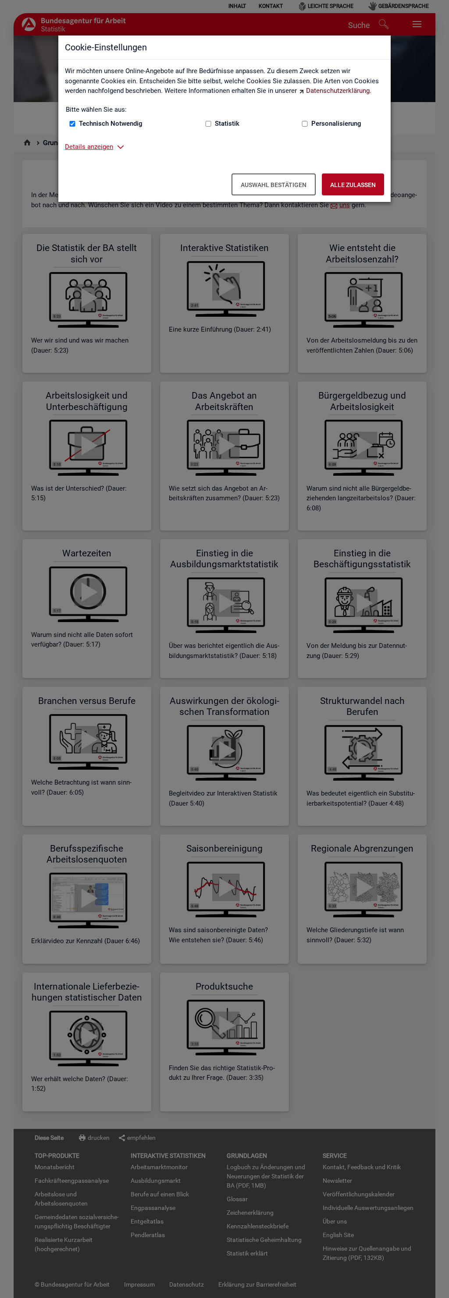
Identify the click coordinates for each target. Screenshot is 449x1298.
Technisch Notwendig (111, 123)
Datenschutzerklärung (338, 91)
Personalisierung (336, 123)
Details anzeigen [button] (89, 147)
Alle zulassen (353, 184)
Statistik (227, 123)
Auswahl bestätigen (273, 184)
